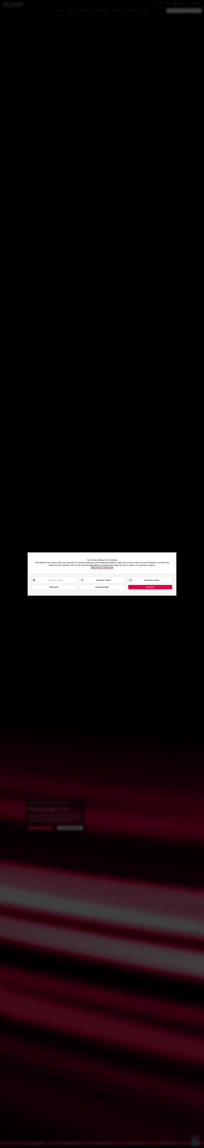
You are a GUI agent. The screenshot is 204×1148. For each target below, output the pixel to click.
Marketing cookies (151, 580)
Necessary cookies (55, 580)
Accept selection (102, 587)
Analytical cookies (103, 580)
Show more (53, 587)
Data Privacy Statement (102, 568)
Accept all (150, 587)
